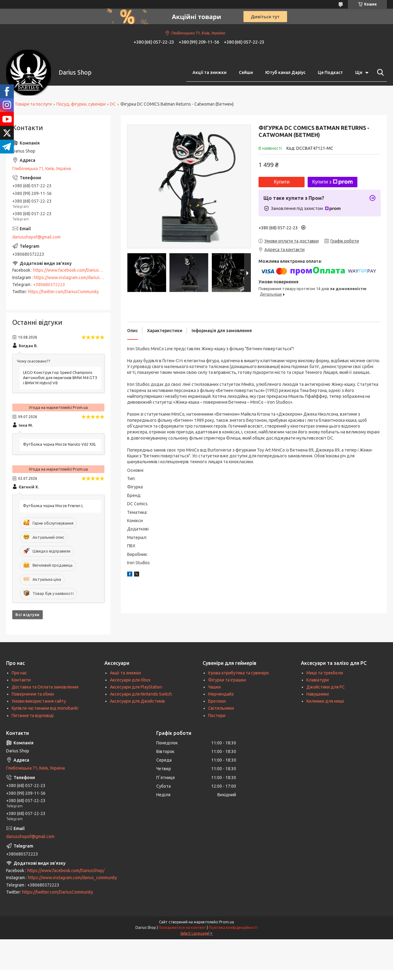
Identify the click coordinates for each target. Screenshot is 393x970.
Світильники (221, 708)
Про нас (19, 672)
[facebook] (129, 574)
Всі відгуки (27, 614)
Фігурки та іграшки (227, 679)
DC (113, 104)
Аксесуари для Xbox (130, 679)
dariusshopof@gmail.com (36, 237)
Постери (216, 715)
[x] (136, 574)
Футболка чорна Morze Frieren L (53, 505)
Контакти (21, 679)
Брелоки (217, 701)
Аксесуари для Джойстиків (137, 701)
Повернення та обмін (33, 694)
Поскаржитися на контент (182, 927)
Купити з (321, 181)
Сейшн (246, 72)
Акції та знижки (210, 72)
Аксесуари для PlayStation (136, 687)
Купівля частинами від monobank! (45, 708)
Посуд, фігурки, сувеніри (81, 104)
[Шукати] (379, 72)
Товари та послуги (33, 104)
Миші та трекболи (324, 672)
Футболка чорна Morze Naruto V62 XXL (59, 444)
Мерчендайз (221, 694)
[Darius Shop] (28, 72)
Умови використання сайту (39, 701)
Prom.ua (226, 922)
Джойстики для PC (325, 687)
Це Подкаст (330, 72)
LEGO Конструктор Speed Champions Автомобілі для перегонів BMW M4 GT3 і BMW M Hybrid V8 (60, 377)
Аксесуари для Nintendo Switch (141, 694)
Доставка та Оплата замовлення (45, 687)
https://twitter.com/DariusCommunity (63, 291)
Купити (282, 181)
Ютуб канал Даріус (285, 72)
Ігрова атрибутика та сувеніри (238, 672)
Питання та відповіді (33, 715)
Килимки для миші (325, 701)
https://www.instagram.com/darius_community (78, 277)
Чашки (214, 687)
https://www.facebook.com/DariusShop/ (71, 270)
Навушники (317, 694)
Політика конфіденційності (233, 927)
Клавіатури (317, 679)
